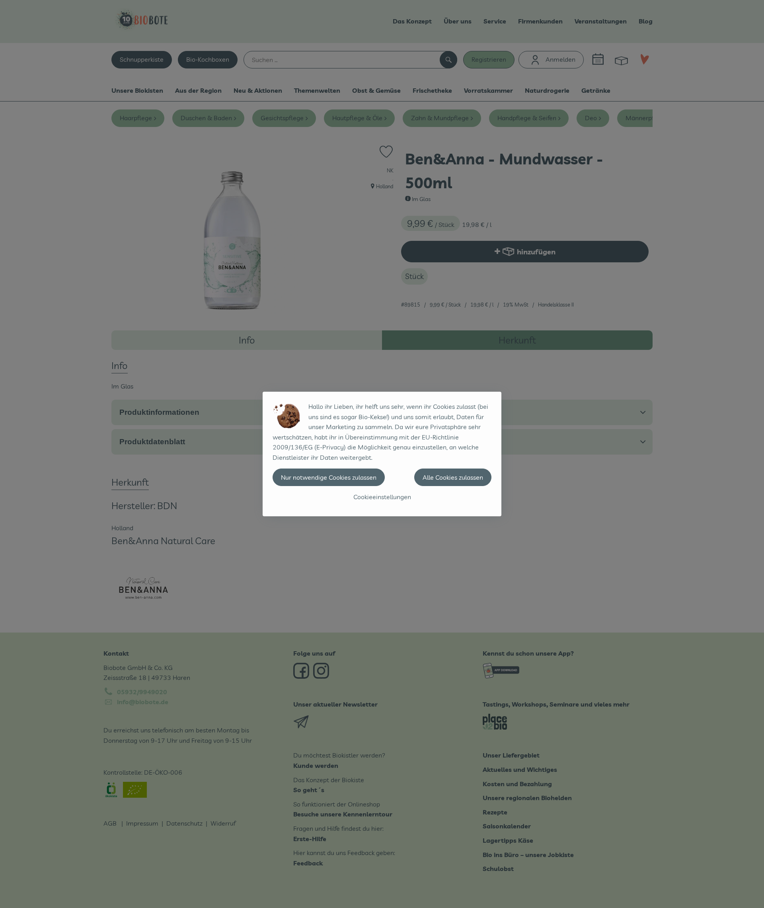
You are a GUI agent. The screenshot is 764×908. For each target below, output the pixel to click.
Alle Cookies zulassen (453, 477)
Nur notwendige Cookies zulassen (328, 477)
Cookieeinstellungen (382, 497)
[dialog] (382, 454)
